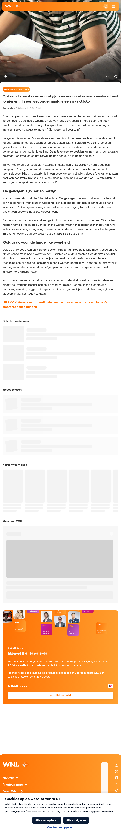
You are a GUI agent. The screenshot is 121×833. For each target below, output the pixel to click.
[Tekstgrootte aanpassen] (107, 76)
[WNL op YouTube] (116, 784)
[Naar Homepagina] (12, 6)
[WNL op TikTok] (116, 790)
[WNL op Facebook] (116, 778)
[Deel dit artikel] (115, 76)
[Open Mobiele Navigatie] (113, 6)
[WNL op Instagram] (116, 765)
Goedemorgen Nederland (16, 89)
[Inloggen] (105, 6)
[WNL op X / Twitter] (116, 771)
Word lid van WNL (61, 695)
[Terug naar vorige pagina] (6, 76)
